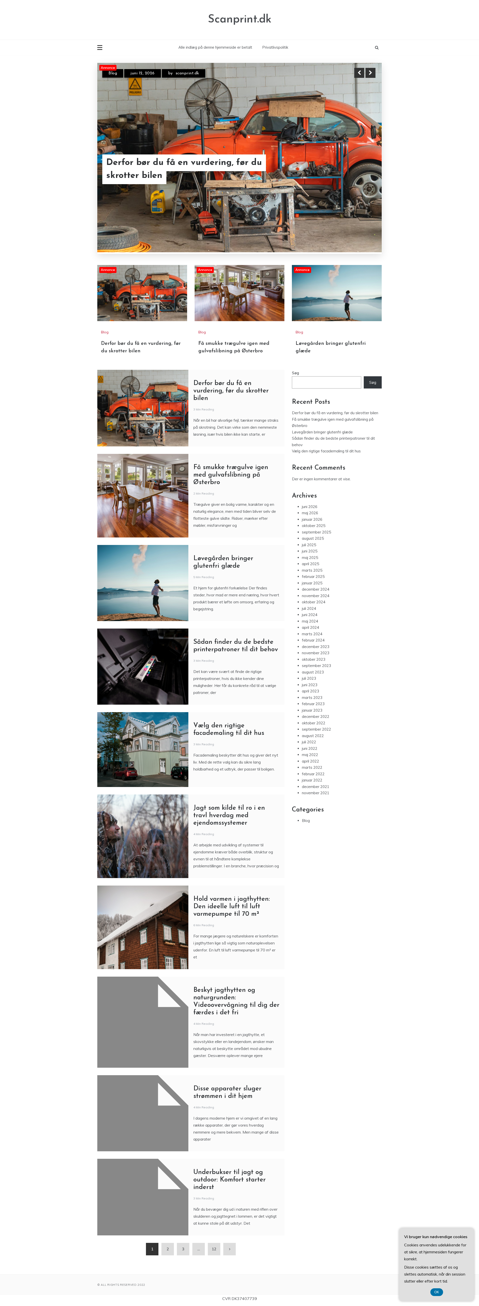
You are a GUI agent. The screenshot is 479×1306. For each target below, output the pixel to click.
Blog (113, 73)
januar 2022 (312, 780)
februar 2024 (313, 640)
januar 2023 (312, 710)
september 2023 (316, 665)
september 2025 (316, 532)
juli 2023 (309, 678)
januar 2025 (312, 583)
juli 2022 (309, 742)
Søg (295, 373)
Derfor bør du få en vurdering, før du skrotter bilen (231, 391)
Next (370, 73)
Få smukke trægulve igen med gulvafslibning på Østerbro (169, 169)
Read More (361, 169)
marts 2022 (312, 767)
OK (436, 1292)
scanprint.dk (188, 73)
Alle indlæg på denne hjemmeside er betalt (215, 47)
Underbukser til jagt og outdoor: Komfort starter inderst (229, 1180)
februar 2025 (313, 576)
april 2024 (310, 627)
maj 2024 (310, 621)
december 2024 (315, 589)
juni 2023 (309, 684)
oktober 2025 (313, 525)
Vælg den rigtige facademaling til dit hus (326, 451)
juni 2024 (309, 615)
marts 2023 (312, 697)
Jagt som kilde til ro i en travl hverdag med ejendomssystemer (229, 816)
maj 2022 (310, 755)
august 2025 (313, 538)
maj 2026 (310, 513)
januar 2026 (312, 519)
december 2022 (315, 716)
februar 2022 (313, 774)
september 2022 (316, 729)
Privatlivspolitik (275, 47)
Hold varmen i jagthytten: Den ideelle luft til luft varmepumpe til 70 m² (231, 907)
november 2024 (315, 595)
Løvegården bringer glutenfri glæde (322, 432)
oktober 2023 (313, 659)
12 (214, 1249)
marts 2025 (312, 570)
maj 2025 (310, 557)
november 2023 (315, 653)
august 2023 (313, 672)
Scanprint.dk (239, 19)
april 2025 (310, 564)
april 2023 (310, 691)
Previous (359, 73)
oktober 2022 (313, 723)
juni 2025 (309, 551)
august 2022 (313, 735)
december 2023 (315, 646)
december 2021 (315, 786)
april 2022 (310, 761)
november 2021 (315, 793)
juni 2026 (309, 506)
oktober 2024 (313, 602)
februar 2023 (313, 704)
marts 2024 (312, 634)
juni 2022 (309, 748)
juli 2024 (309, 608)
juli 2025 (309, 544)
